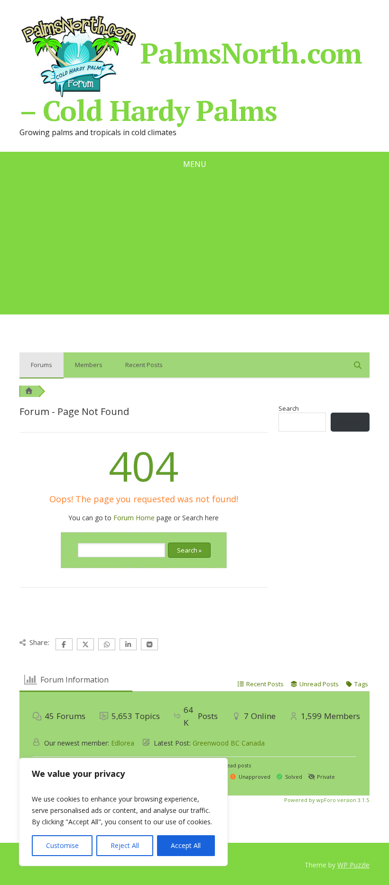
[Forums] (29, 391)
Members (88, 364)
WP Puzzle (353, 864)
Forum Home (134, 517)
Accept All (186, 845)
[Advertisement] (194, 248)
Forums (41, 364)
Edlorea (122, 742)
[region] (123, 812)
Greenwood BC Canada (229, 742)
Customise (62, 845)
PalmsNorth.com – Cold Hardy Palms (190, 78)
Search (288, 408)
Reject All (125, 845)
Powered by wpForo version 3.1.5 (326, 799)
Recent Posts (144, 364)
